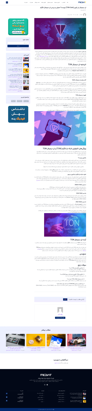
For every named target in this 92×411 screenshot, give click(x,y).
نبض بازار (31, 2)
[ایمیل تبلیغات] (6, 400)
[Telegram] (47, 384)
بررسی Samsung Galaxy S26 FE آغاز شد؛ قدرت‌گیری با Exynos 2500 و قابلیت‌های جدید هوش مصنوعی (15, 81)
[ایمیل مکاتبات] (6, 397)
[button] (7, 2)
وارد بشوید (56, 363)
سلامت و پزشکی (37, 2)
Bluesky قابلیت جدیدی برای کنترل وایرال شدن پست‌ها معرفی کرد (15, 64)
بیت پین (38, 180)
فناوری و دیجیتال (57, 2)
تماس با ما (25, 2)
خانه (67, 2)
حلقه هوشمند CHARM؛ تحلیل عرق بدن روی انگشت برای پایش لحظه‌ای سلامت (15, 69)
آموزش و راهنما (43, 2)
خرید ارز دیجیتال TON (43, 56)
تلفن (22, 393)
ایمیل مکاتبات (21, 396)
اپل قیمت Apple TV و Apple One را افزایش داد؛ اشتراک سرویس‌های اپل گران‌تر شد (15, 87)
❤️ (65, 299)
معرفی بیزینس (82, 10)
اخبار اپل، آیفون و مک (14, 77)
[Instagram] (44, 384)
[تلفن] (6, 393)
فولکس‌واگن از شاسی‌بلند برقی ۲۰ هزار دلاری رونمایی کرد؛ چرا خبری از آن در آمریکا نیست (14, 59)
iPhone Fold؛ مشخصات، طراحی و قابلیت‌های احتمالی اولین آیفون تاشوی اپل (15, 75)
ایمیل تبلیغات (21, 400)
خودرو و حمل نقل (50, 2)
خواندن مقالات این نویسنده (60, 317)
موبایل (18, 78)
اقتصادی (63, 2)
